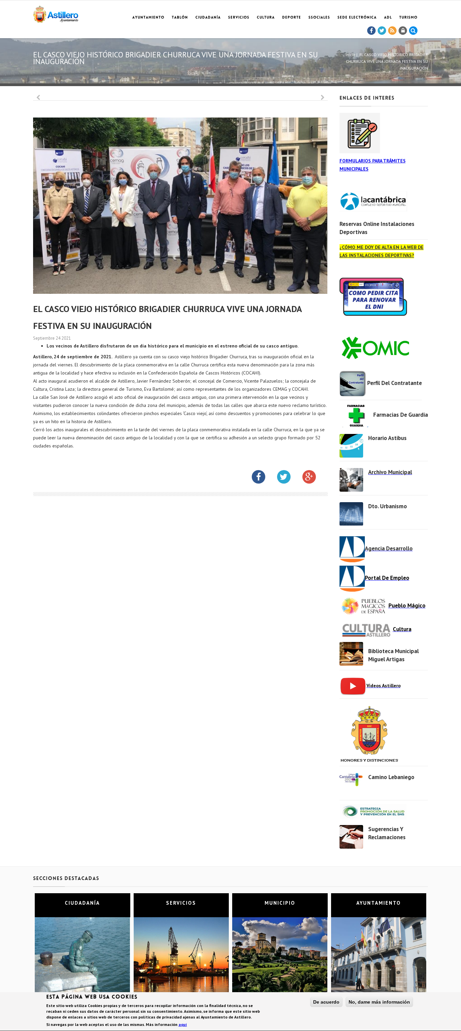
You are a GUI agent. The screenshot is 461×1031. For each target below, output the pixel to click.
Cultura (266, 18)
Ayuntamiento (148, 18)
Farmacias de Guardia (400, 414)
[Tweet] (382, 31)
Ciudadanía (208, 18)
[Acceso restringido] (403, 31)
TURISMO (408, 18)
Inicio (350, 54)
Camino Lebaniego (391, 777)
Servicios (238, 18)
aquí (183, 1024)
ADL (388, 18)
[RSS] (392, 31)
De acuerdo (326, 1002)
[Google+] (314, 478)
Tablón (180, 18)
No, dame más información (379, 1002)
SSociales (319, 18)
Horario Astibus (387, 438)
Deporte (291, 18)
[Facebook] (371, 31)
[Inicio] (55, 13)
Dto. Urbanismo (387, 506)
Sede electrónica (357, 18)
